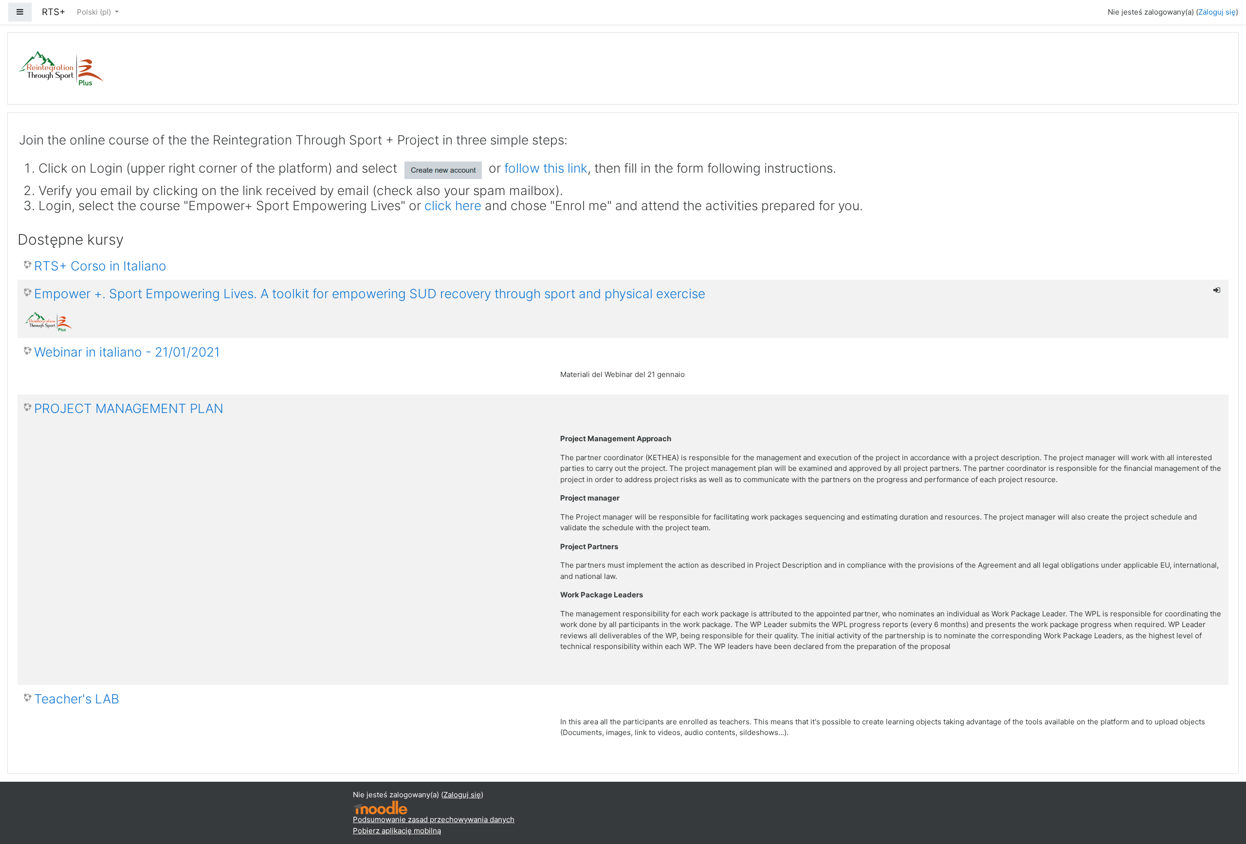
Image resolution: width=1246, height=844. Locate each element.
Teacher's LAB (76, 698)
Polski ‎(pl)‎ (95, 12)
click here (452, 205)
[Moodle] (380, 806)
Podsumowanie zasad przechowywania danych (433, 819)
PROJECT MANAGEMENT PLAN (128, 408)
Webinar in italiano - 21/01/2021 (127, 351)
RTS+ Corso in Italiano (100, 265)
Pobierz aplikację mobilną (397, 830)
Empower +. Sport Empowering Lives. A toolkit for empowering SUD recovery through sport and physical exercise (369, 293)
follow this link (545, 168)
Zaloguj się (1217, 12)
